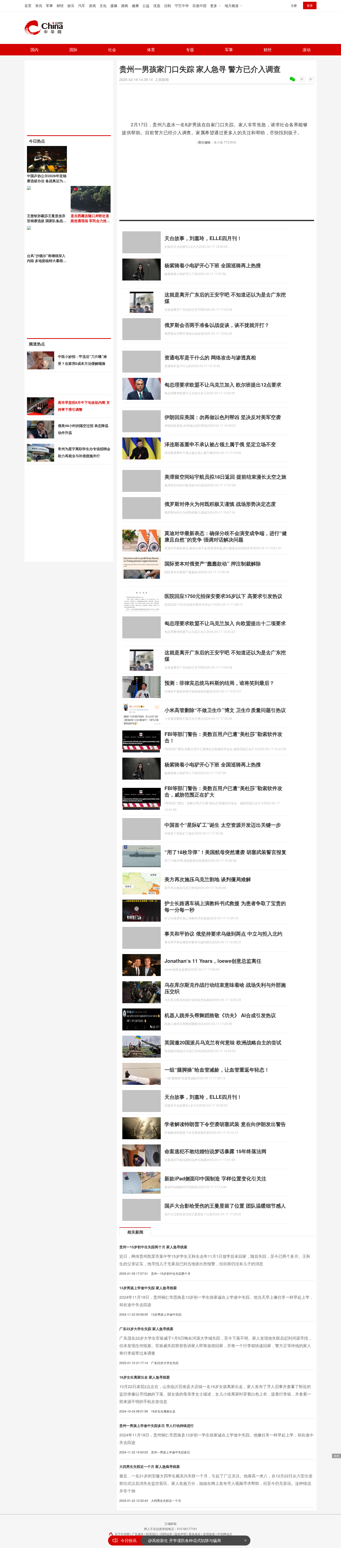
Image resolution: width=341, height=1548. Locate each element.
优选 (156, 5)
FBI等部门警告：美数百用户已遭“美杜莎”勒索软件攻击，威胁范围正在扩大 (223, 791)
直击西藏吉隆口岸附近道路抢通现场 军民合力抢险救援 (90, 220)
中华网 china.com (45, 27)
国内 (34, 49)
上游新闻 (162, 79)
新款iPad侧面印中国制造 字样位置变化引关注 (215, 1178)
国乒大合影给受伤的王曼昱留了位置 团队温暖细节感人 (225, 1205)
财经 (60, 5)
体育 (151, 49)
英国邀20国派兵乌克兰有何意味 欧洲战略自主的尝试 (223, 1042)
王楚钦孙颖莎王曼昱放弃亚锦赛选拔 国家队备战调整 (46, 220)
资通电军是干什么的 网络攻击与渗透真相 (210, 357)
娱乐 (70, 5)
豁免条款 (195, 1534)
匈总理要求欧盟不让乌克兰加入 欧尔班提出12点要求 (223, 384)
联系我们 (152, 1534)
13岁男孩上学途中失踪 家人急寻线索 (148, 1287)
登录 (310, 5)
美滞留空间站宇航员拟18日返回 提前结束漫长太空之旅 (225, 476)
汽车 (81, 5)
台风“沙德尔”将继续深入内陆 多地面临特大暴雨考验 (46, 260)
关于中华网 (122, 1534)
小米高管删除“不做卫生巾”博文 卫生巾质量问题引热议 (225, 709)
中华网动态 (224, 1534)
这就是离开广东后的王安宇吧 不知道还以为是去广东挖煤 (225, 297)
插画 (124, 5)
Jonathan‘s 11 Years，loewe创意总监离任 (213, 960)
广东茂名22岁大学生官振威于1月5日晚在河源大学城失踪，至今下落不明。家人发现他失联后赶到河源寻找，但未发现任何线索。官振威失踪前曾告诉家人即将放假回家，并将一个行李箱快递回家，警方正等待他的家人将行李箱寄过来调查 (215, 1345)
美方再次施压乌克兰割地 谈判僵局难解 (208, 879)
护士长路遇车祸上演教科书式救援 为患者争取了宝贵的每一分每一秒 (225, 906)
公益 (146, 5)
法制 (167, 5)
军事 (49, 5)
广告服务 (138, 1534)
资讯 (38, 5)
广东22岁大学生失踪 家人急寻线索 (146, 1328)
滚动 (307, 49)
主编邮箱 (170, 1523)
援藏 (113, 5)
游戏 (92, 5)
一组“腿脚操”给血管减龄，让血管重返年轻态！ (217, 1069)
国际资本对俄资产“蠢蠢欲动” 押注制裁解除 (213, 563)
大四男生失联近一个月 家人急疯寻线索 (149, 1466)
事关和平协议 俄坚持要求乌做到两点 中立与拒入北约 (223, 933)
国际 (73, 49)
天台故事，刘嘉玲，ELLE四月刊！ (203, 238)
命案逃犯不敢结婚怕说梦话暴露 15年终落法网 (215, 1151)
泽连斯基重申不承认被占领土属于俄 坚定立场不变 (220, 444)
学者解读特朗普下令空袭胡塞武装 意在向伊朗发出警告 (225, 1123)
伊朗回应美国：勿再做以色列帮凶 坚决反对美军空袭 (223, 417)
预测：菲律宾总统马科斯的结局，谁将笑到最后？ (219, 682)
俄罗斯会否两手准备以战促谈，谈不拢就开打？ (217, 324)
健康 (135, 5)
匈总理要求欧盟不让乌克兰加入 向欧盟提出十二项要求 (225, 623)
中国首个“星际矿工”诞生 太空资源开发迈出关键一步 (223, 824)
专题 (190, 49)
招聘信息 (166, 1534)
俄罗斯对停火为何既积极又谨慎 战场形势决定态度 (220, 503)
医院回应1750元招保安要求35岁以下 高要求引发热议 (223, 595)
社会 (112, 49)
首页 (27, 5)
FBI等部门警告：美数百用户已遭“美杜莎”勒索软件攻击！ (223, 737)
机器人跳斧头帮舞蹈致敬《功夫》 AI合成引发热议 (220, 1015)
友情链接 (209, 1534)
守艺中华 (182, 5)
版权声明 (180, 1534)
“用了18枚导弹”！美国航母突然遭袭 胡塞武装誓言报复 (225, 851)
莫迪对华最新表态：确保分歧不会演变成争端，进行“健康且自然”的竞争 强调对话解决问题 (226, 536)
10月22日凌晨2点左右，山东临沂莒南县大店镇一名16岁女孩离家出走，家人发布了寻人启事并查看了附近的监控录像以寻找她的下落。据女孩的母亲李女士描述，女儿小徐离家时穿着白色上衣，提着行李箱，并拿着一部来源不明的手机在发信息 (215, 1394)
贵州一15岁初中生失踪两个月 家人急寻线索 (153, 1246)
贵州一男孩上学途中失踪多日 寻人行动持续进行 (156, 1425)
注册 (294, 5)
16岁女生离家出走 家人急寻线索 (144, 1377)
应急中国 (199, 5)
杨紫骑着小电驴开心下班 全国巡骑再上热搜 (213, 265)
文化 (103, 5)
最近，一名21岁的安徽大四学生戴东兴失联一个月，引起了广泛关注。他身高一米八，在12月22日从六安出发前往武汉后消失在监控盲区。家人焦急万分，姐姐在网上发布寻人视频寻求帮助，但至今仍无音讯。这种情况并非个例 (216, 1483)
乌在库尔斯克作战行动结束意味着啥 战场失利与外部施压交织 (225, 988)
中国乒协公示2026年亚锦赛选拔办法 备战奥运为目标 (46, 180)
